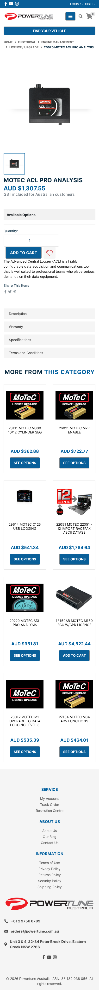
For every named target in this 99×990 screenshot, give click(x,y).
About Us (49, 831)
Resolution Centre (49, 811)
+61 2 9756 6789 (25, 921)
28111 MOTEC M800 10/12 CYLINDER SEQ (25, 430)
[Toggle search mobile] (79, 16)
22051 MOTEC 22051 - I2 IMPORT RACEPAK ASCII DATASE (74, 528)
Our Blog (49, 837)
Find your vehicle (49, 31)
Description (18, 314)
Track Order (49, 804)
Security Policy (49, 881)
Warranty (16, 327)
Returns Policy (49, 875)
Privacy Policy (49, 869)
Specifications (20, 340)
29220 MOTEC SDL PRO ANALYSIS (25, 623)
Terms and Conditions (26, 353)
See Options (25, 463)
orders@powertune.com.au (35, 931)
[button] (49, 253)
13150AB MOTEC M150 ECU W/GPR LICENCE (74, 623)
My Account (49, 798)
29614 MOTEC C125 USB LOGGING (25, 526)
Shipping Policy (49, 887)
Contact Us (49, 843)
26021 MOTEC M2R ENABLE (74, 430)
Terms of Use (49, 863)
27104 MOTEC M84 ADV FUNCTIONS (74, 719)
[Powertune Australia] (29, 16)
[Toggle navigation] (70, 16)
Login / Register (82, 4)
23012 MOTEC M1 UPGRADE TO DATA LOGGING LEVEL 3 (24, 721)
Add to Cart (23, 252)
